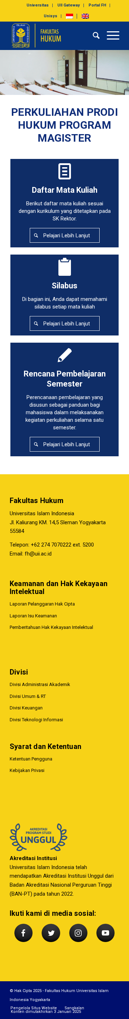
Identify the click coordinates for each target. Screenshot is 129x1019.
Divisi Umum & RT (28, 696)
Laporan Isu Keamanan (33, 615)
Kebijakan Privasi (27, 770)
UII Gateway (68, 5)
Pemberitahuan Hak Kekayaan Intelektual (51, 627)
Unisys (50, 16)
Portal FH (97, 5)
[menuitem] (38, 5)
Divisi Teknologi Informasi (36, 719)
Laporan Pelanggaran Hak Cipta (42, 604)
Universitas (38, 5)
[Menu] (109, 35)
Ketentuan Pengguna (31, 759)
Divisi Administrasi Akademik (40, 684)
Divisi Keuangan (26, 707)
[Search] (93, 35)
